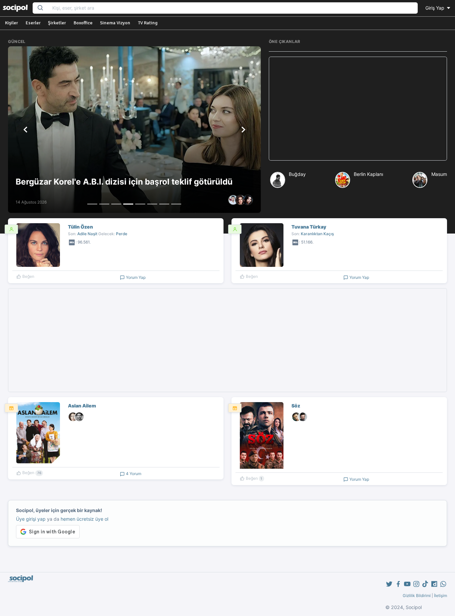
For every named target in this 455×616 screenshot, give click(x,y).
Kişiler (11, 23)
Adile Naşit (87, 233)
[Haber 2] (104, 204)
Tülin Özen (80, 227)
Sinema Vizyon (115, 23)
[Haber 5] (140, 204)
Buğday (297, 174)
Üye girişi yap (31, 519)
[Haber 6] (152, 204)
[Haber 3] (116, 204)
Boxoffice (83, 23)
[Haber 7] (164, 204)
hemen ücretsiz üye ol (84, 519)
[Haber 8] (176, 204)
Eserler (33, 23)
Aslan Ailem (82, 405)
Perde (121, 233)
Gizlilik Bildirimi (417, 595)
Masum (439, 174)
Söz (295, 405)
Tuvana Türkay (308, 227)
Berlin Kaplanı (368, 174)
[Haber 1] (92, 204)
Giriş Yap (435, 8)
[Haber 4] (128, 204)
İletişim (440, 595)
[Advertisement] (358, 108)
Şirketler (57, 23)
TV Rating (148, 23)
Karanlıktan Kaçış (317, 233)
